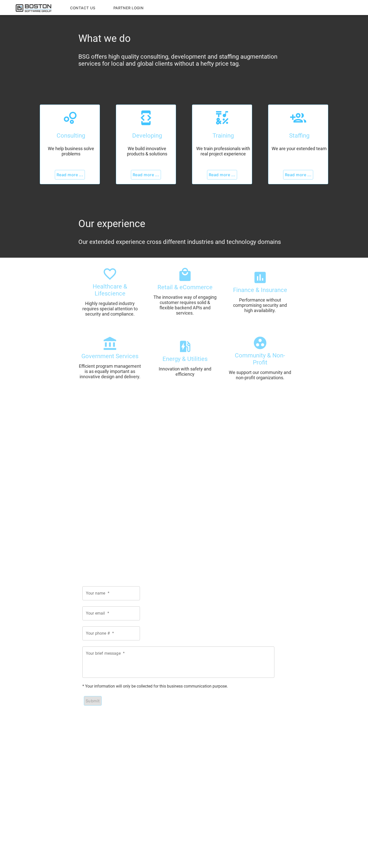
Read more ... (70, 174)
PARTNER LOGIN (128, 8)
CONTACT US (82, 8)
